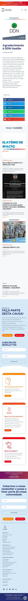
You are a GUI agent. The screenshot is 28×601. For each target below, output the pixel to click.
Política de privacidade (13, 597)
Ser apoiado (5, 582)
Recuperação (5, 561)
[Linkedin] (10, 589)
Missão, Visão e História (7, 534)
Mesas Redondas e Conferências (9, 573)
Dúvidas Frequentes (6, 565)
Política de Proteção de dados (14, 599)
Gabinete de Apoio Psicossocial (9, 547)
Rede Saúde (4, 566)
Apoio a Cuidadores (6, 551)
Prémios (4, 540)
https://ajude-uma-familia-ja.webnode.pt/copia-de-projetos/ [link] (11, 84)
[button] (22, 10)
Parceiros (4, 539)
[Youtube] (13, 589)
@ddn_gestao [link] (21, 59)
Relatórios (4, 537)
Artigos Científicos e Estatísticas (9, 562)
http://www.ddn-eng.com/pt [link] (10, 87)
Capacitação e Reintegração (8, 548)
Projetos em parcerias (7, 554)
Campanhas (4, 576)
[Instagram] (7, 589)
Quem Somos (5, 536)
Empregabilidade (6, 550)
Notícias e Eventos (6, 571)
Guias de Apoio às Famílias (8, 553)
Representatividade (6, 542)
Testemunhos (5, 574)
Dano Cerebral (5, 559)
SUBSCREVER (14, 361)
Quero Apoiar (5, 581)
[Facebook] (3, 589)
